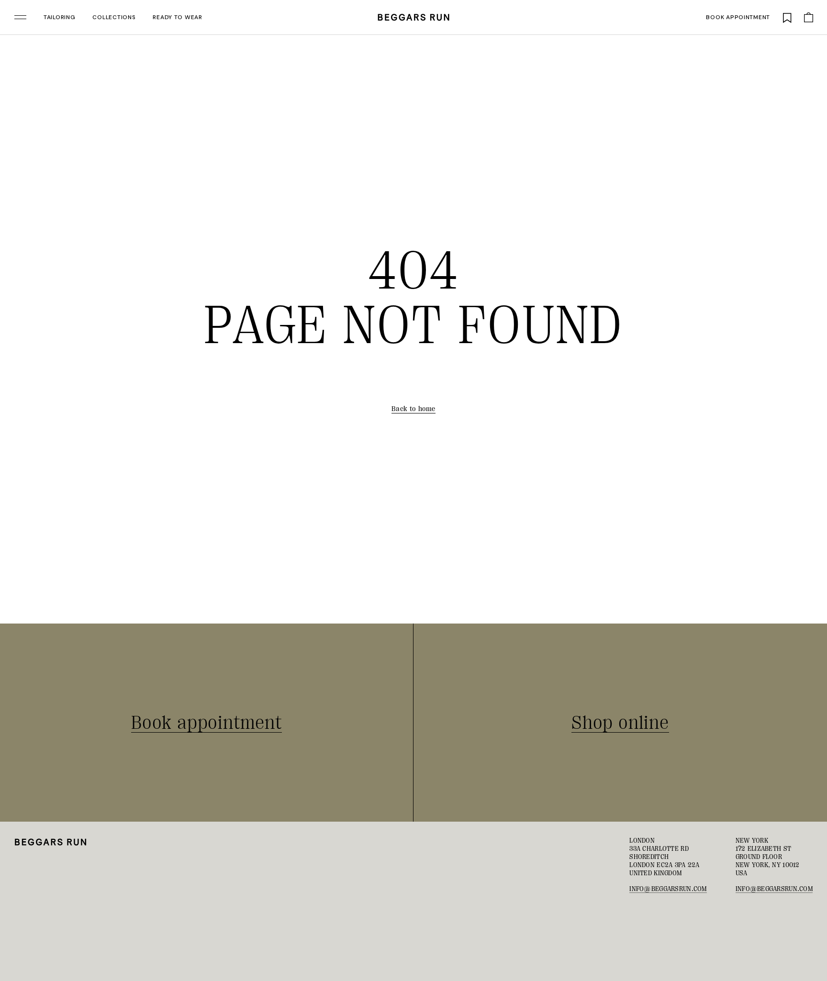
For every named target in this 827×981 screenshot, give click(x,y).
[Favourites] (787, 17)
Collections (113, 17)
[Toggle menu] (20, 17)
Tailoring (59, 17)
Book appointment (738, 17)
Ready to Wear (177, 17)
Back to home (413, 409)
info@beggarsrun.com (667, 888)
